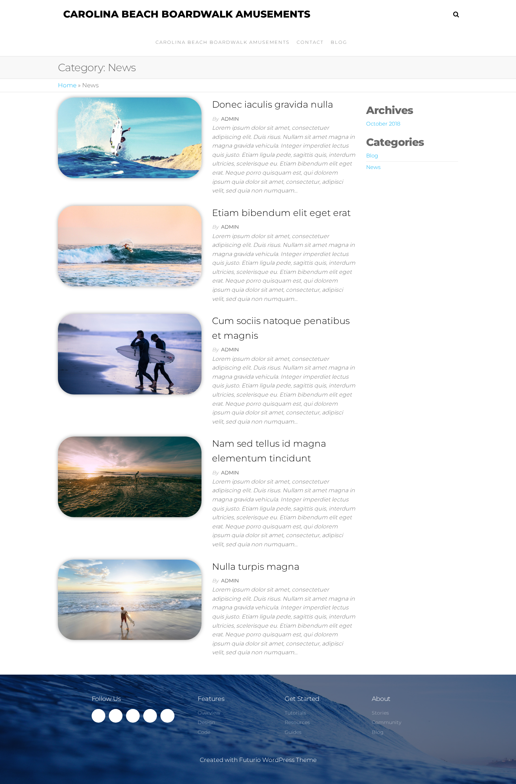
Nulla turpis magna (255, 566)
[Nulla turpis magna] (129, 599)
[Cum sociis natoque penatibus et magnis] (129, 353)
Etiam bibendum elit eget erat (281, 212)
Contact (310, 42)
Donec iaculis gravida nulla (272, 104)
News (373, 167)
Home (67, 85)
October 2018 (383, 123)
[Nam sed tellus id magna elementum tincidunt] (129, 476)
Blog (339, 42)
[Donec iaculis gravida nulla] (129, 137)
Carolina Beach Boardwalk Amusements (186, 14)
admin (230, 119)
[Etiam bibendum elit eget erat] (129, 245)
